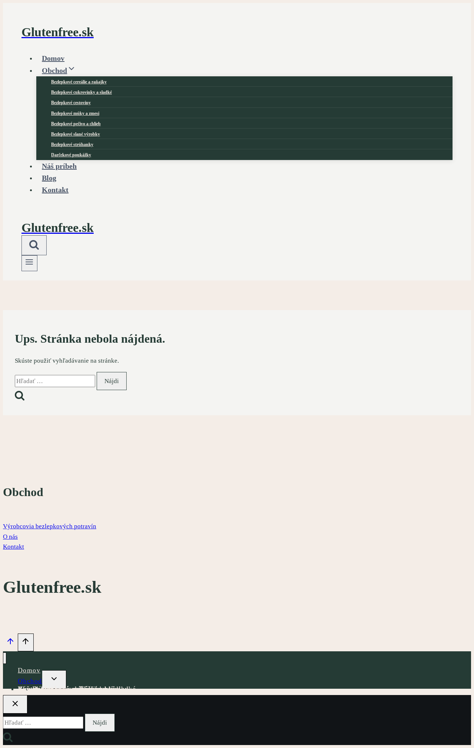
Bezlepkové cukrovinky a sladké (81, 92)
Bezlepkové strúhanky (72, 144)
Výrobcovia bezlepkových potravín (49, 526)
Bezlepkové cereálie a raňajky (79, 81)
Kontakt (55, 190)
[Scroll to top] (10, 643)
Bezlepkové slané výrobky (75, 134)
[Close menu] (4, 658)
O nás (10, 536)
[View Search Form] (34, 245)
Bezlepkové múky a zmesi (75, 113)
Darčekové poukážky (66, 688)
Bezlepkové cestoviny (71, 102)
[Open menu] (29, 263)
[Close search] (15, 704)
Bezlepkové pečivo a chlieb (76, 123)
